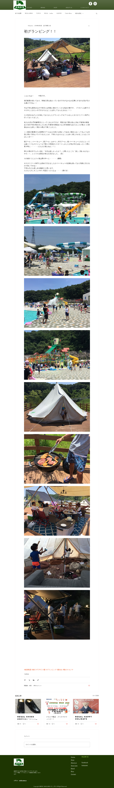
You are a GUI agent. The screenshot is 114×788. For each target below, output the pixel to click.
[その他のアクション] (89, 26)
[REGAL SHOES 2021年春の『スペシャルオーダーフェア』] (28, 706)
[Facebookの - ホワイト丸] (90, 3)
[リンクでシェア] (38, 680)
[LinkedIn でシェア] (33, 680)
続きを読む (78, 13)
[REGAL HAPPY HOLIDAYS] (86, 706)
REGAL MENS (29, 13)
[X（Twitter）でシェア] (29, 680)
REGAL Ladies (48, 13)
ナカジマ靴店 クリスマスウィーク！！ (56, 718)
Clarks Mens (68, 13)
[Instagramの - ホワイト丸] (95, 3)
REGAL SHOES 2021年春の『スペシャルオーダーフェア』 (27, 718)
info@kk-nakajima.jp (23, 780)
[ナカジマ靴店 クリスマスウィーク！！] (57, 706)
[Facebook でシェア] (25, 680)
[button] (96, 13)
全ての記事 (18, 13)
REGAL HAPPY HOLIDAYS (83, 718)
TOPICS (38, 13)
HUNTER (59, 13)
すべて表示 (96, 695)
